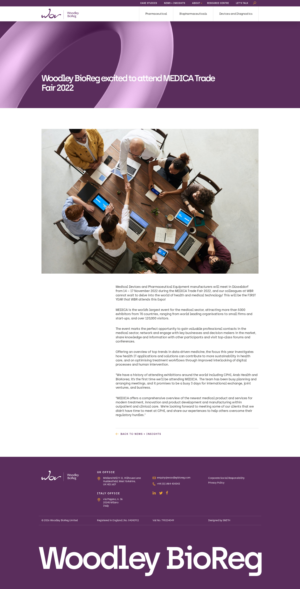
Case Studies (148, 3)
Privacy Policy (216, 482)
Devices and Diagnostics (235, 13)
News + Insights (174, 3)
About (196, 3)
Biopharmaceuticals (193, 13)
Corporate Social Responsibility (226, 478)
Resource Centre (218, 3)
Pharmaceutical (156, 13)
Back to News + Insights (140, 434)
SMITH (226, 520)
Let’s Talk (242, 3)
